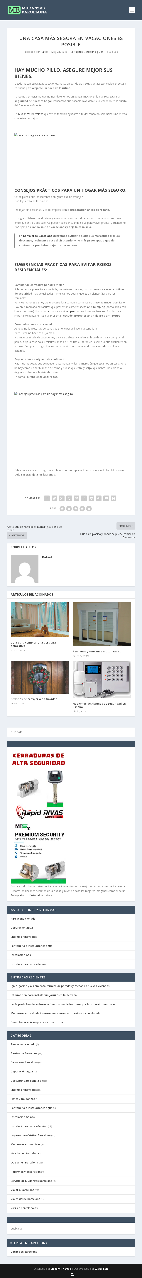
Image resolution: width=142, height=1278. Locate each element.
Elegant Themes (61, 1268)
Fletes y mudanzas (23, 1099)
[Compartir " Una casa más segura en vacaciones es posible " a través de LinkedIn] (84, 498)
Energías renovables (24, 936)
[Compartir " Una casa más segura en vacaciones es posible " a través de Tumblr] (69, 498)
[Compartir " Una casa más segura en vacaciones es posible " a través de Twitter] (54, 498)
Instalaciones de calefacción (29, 964)
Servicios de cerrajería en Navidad (34, 699)
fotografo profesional (25, 895)
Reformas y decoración (26, 1171)
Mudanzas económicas (25, 1144)
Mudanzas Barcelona (30, 114)
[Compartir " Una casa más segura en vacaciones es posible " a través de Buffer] (91, 498)
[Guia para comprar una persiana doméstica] (40, 619)
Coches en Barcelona (24, 1251)
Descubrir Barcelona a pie (27, 1080)
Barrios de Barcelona (24, 1053)
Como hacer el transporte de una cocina (37, 1022)
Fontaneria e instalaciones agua (32, 946)
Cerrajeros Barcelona (83, 51)
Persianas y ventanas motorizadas (97, 651)
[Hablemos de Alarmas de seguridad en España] (102, 679)
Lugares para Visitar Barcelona (31, 1135)
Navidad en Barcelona (25, 1153)
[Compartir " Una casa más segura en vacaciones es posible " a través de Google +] (61, 498)
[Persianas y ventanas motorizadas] (102, 624)
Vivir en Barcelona (22, 1208)
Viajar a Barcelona (22, 1190)
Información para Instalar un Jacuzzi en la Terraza (44, 995)
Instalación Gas (21, 955)
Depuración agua (22, 927)
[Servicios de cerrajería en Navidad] (40, 677)
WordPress (101, 1268)
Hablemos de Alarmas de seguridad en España (99, 705)
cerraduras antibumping (61, 311)
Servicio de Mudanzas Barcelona (31, 1181)
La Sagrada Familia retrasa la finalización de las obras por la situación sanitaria (63, 1004)
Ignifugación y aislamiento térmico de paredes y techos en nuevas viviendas (60, 986)
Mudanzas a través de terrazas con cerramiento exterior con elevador (56, 1013)
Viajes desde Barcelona (25, 1199)
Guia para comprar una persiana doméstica (33, 644)
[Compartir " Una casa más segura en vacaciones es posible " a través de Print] (113, 498)
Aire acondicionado (23, 918)
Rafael (44, 51)
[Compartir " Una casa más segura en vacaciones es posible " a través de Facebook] (47, 498)
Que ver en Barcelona (24, 1162)
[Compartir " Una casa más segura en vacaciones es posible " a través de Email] (106, 498)
